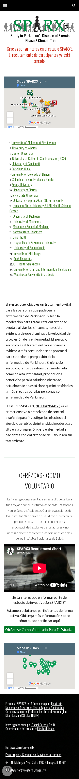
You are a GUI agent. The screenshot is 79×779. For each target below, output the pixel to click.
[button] (5, 5)
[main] (39, 55)
